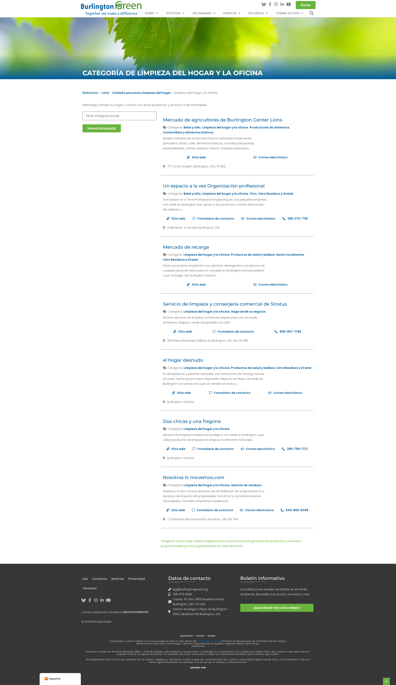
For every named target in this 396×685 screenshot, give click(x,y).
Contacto (99, 579)
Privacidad (136, 579)
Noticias (173, 13)
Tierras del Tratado (208, 641)
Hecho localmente (290, 255)
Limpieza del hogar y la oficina (225, 127)
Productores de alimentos (269, 127)
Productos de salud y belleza (253, 255)
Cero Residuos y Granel (275, 194)
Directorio (90, 93)
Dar (85, 579)
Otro (253, 194)
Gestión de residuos (246, 485)
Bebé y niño (192, 127)
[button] (312, 13)
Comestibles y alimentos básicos (188, 132)
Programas (202, 13)
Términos (89, 588)
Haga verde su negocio (248, 312)
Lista (105, 93)
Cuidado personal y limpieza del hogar (141, 93)
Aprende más (198, 667)
